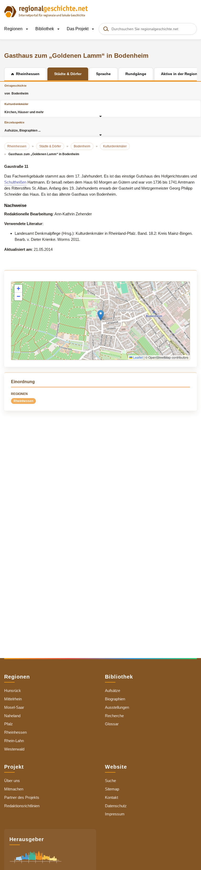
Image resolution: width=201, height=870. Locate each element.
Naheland (12, 715)
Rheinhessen (23, 401)
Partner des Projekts (21, 797)
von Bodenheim (16, 89)
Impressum (115, 814)
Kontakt (111, 797)
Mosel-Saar (14, 707)
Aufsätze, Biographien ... (22, 126)
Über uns (12, 780)
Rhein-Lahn (14, 740)
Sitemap (112, 789)
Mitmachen (13, 789)
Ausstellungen (117, 707)
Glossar (112, 724)
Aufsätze (112, 690)
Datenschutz (116, 806)
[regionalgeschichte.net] (46, 11)
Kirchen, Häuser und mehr (24, 108)
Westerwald (14, 749)
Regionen (14, 29)
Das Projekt (78, 29)
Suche (110, 780)
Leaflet (137, 357)
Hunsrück (12, 690)
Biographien (115, 699)
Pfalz (8, 724)
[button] (100, 315)
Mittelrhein (13, 699)
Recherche (114, 715)
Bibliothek (45, 29)
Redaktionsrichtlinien (22, 806)
